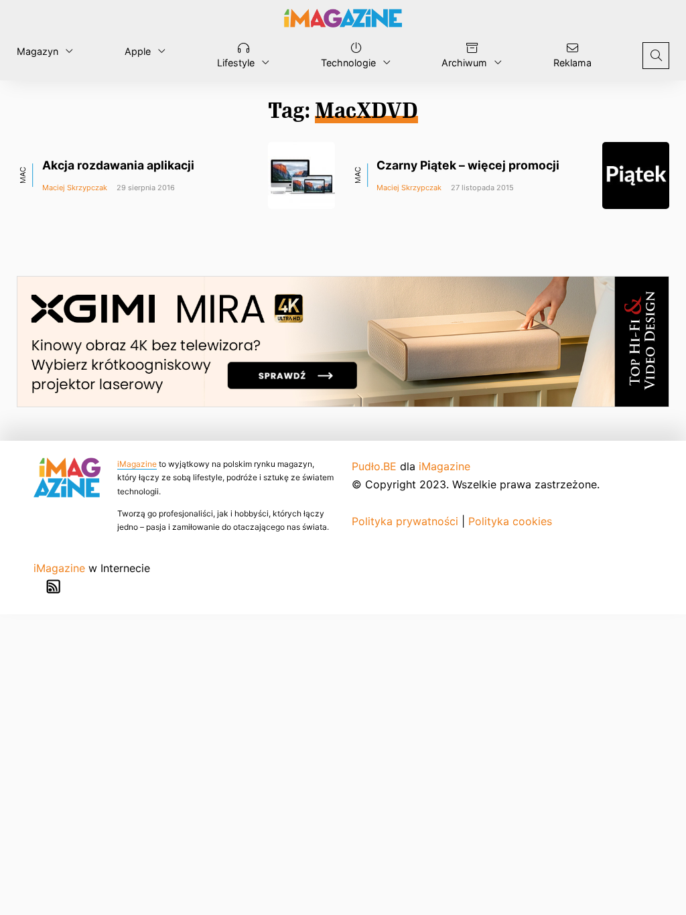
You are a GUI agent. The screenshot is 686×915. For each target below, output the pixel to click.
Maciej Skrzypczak (74, 187)
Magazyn (37, 51)
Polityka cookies (510, 521)
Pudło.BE (374, 466)
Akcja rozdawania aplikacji (118, 165)
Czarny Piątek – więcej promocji (467, 165)
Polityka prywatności (405, 521)
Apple (138, 51)
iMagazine (137, 464)
